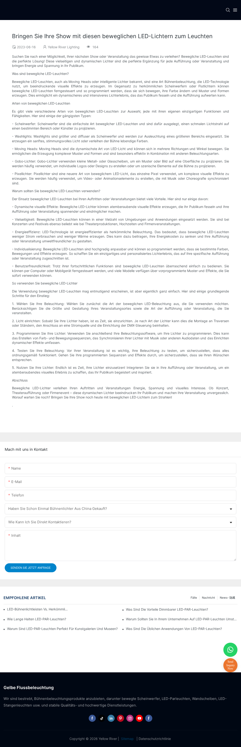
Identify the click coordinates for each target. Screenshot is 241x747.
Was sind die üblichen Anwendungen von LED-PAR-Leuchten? (174, 629)
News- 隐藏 (227, 597)
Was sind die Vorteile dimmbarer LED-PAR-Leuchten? (167, 609)
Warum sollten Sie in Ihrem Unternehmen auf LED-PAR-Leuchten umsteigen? (181, 619)
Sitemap (127, 739)
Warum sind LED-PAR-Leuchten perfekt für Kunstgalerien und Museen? (62, 629)
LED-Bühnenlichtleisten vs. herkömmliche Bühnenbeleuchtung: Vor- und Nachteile (37, 609)
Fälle (194, 597)
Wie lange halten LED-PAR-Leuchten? (36, 619)
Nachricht (208, 597)
